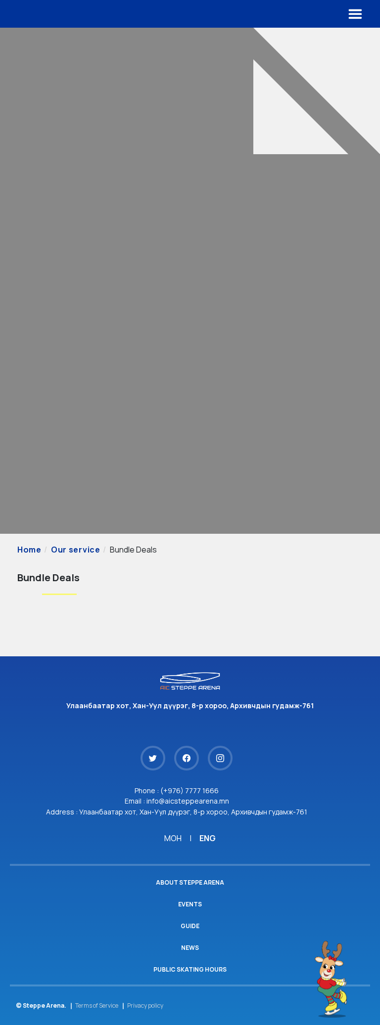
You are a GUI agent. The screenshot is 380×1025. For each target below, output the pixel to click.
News (190, 947)
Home (29, 549)
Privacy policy (145, 1005)
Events (190, 904)
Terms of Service (96, 1005)
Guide (190, 926)
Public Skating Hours (190, 969)
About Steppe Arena (190, 882)
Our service (75, 549)
